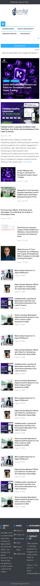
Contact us (20, 535)
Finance (6, 81)
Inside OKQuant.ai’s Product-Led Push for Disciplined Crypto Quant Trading (19, 87)
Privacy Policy (19, 548)
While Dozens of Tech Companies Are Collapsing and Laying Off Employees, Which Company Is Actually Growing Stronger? (28, 253)
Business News (8, 29)
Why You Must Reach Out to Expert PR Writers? (20, 53)
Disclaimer (20, 539)
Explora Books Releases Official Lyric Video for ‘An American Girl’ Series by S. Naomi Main (26, 287)
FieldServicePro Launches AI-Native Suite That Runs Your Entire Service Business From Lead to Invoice (20, 129)
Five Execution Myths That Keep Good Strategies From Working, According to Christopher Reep (17, 212)
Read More (28, 162)
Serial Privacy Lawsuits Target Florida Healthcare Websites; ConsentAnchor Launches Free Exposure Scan (27, 232)
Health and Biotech (25, 29)
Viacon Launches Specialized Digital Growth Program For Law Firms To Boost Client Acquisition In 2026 (26, 318)
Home (18, 543)
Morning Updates (9, 34)
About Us (19, 531)
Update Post (20, 554)
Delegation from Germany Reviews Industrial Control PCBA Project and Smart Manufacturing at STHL (28, 193)
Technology (25, 34)
